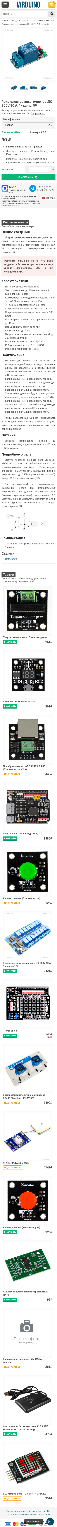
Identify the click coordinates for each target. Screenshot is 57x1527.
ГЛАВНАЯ (6, 20)
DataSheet (10, 559)
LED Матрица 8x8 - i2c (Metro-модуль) (24, 1493)
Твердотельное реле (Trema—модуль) (25, 637)
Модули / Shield (20, 20)
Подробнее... (38, 113)
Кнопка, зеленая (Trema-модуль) (21, 898)
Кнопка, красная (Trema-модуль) (21, 1227)
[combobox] (31, 125)
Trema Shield (10, 1030)
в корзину (25, 177)
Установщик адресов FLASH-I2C (21, 701)
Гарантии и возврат (17, 1511)
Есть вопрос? (33, 1521)
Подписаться (12, 774)
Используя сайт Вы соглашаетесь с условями (29, 1513)
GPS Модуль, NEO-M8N (16, 1162)
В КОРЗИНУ (10, 642)
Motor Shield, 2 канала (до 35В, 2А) (22, 833)
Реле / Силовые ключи (41, 20)
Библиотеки (43, 1514)
